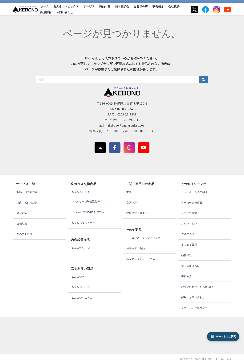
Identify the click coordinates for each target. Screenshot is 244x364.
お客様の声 (141, 6)
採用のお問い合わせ (193, 297)
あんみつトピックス (66, 6)
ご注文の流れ (189, 234)
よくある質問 (189, 244)
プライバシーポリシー (194, 307)
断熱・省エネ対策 (27, 192)
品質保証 (186, 255)
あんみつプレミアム (83, 223)
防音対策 (22, 213)
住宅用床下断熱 (135, 248)
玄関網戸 (131, 202)
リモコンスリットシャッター (143, 237)
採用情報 (46, 12)
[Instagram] (216, 9)
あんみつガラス (80, 192)
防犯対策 (22, 223)
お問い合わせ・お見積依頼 (197, 286)
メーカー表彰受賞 (191, 202)
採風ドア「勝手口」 (138, 213)
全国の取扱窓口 (190, 265)
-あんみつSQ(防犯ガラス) (90, 211)
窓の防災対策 (24, 234)
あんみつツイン (80, 247)
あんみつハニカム (81, 297)
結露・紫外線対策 (27, 202)
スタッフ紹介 (189, 223)
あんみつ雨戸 (79, 276)
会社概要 (174, 6)
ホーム (44, 6)
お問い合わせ (64, 12)
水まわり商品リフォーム (140, 258)
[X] (194, 9)
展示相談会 (122, 6)
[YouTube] (227, 9)
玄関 (129, 192)
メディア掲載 (189, 213)
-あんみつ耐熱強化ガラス (90, 201)
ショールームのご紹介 (194, 192)
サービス (89, 6)
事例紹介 (158, 6)
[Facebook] (205, 9)
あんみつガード (80, 287)
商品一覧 (105, 6)
